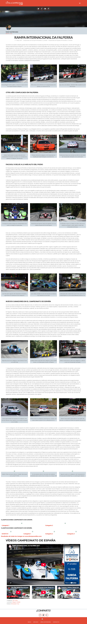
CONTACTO (56, 622)
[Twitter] (38, 8)
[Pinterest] (48, 8)
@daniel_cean (9, 33)
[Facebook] (41, 8)
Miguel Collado (16, 602)
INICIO (29, 622)
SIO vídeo (15, 600)
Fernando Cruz (15, 604)
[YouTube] (45, 8)
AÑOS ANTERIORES (45, 622)
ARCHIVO (35, 622)
